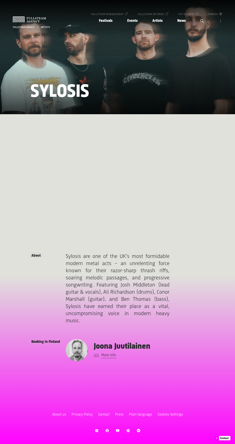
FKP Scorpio (186, 14)
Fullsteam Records (151, 14)
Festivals (106, 21)
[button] (222, 438)
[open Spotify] (128, 430)
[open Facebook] (107, 430)
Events (132, 21)
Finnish (213, 14)
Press (119, 415)
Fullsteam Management (107, 14)
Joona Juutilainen (122, 346)
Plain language (140, 415)
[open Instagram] (96, 430)
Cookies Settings (170, 415)
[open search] (202, 21)
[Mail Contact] (96, 355)
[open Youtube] (117, 430)
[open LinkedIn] (138, 430)
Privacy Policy (82, 415)
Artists (157, 21)
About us (59, 415)
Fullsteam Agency (24, 27)
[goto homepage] (29, 19)
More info (108, 355)
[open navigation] (220, 21)
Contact (104, 415)
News (181, 21)
